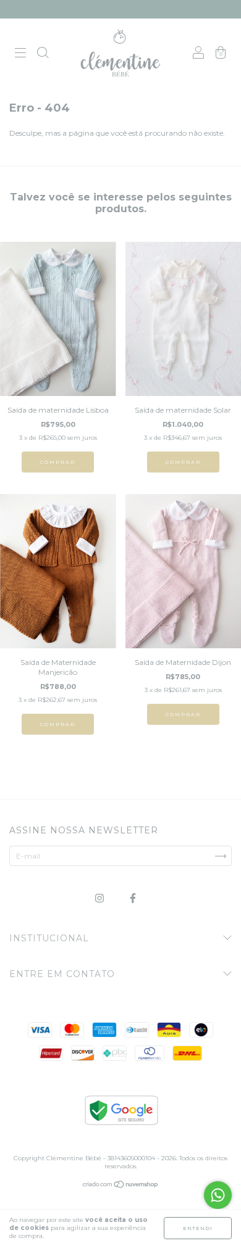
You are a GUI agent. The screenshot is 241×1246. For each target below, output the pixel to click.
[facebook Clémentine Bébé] (133, 897)
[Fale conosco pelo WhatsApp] (218, 1195)
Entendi (198, 1228)
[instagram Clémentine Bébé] (100, 897)
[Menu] (20, 54)
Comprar (57, 462)
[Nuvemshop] (120, 1185)
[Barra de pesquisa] (42, 54)
